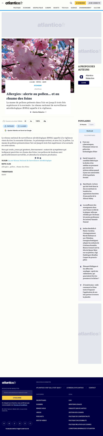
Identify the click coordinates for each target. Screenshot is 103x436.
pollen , (13, 167)
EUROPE (48, 8)
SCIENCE (74, 8)
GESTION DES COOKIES (76, 412)
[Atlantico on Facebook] (14, 423)
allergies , (6, 167)
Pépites (38, 82)
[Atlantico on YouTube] (30, 423)
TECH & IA (65, 8)
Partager (10, 126)
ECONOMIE (26, 8)
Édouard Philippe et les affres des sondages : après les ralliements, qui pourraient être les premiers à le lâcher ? (91, 272)
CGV (70, 400)
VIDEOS (38, 412)
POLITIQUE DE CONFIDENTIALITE (79, 416)
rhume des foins (22, 167)
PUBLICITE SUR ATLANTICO (77, 408)
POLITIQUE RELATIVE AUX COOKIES (80, 424)
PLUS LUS (90, 131)
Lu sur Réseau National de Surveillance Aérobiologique (30, 160)
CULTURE (97, 8)
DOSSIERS (39, 404)
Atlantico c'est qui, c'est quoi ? (48, 388)
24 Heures (83, 124)
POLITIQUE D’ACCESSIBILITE (78, 420)
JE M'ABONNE (80, 3)
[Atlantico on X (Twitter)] (9, 423)
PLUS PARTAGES (89, 135)
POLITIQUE (17, 8)
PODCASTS (40, 416)
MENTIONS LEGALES (75, 404)
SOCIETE (56, 8)
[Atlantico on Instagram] (25, 423)
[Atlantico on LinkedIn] (20, 423)
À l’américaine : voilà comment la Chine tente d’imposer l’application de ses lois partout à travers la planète (91, 291)
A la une (32, 82)
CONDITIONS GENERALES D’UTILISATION (82, 428)
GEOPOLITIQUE (38, 8)
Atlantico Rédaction (38, 112)
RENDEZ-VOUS (41, 408)
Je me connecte (94, 3)
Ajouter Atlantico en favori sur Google (19, 130)
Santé (44, 82)
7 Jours (91, 124)
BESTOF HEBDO (41, 420)
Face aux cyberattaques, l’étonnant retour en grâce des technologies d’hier (90, 147)
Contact (92, 388)
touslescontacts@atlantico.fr (17, 428)
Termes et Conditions (20, 405)
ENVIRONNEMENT (85, 8)
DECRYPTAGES (41, 400)
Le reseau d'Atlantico (75, 388)
